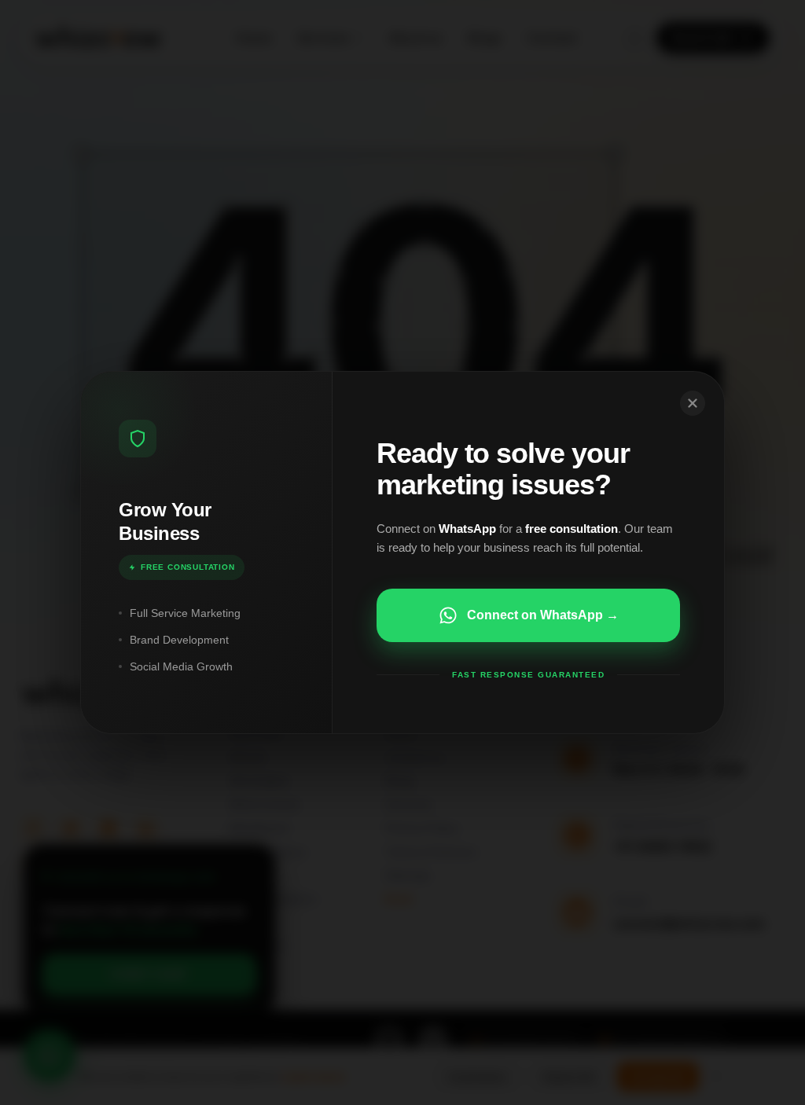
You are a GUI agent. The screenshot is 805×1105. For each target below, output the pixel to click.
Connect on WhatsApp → (543, 615)
